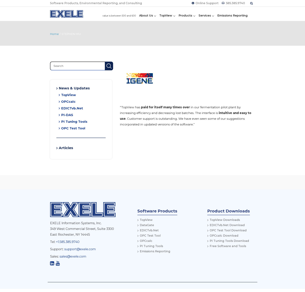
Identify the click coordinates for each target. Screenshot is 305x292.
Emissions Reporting (232, 15)
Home (54, 34)
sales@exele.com (73, 256)
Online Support (207, 3)
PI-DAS (67, 115)
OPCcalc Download (224, 235)
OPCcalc (68, 102)
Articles (66, 148)
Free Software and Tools (228, 246)
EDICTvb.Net (72, 108)
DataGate (147, 225)
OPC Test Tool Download (228, 230)
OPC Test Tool (73, 128)
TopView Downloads (225, 220)
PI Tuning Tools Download (229, 241)
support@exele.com (80, 249)
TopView (165, 15)
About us (146, 15)
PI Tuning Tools (74, 122)
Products (185, 15)
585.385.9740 (235, 3)
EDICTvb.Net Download (227, 225)
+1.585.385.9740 (67, 242)
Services (205, 15)
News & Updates (74, 88)
